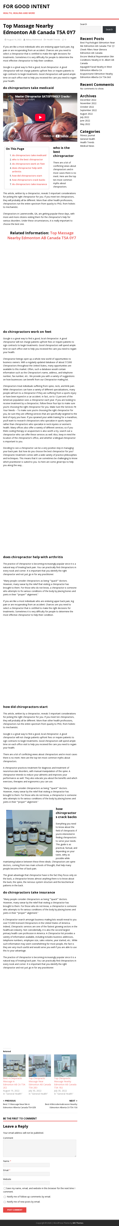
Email (6, 1170)
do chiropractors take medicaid (29, 155)
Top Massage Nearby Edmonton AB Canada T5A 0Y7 (41, 235)
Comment (8, 1137)
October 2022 (87, 106)
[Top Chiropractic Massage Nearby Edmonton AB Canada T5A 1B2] (65, 1065)
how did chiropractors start (27, 175)
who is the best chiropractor (27, 159)
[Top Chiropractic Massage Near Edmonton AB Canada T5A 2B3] (40, 1065)
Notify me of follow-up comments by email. (29, 1196)
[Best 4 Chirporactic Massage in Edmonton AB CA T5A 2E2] (14, 1065)
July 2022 (84, 117)
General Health (87, 138)
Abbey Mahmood (34, 39)
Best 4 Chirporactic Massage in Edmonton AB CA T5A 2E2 (14, 1083)
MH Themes (78, 1223)
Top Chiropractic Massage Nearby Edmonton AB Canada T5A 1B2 (65, 1083)
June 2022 (85, 120)
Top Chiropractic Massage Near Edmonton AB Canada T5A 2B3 (40, 1083)
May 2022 (85, 124)
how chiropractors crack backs (28, 179)
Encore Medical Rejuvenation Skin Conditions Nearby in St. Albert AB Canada (97, 60)
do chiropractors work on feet (28, 163)
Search (83, 24)
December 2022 (88, 99)
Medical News (87, 145)
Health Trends (53, 39)
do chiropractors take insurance (29, 184)
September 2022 (88, 110)
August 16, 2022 (14, 39)
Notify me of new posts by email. (23, 1201)
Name (6, 1161)
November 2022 (88, 103)
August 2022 (86, 113)
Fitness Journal (87, 135)
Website (7, 1179)
